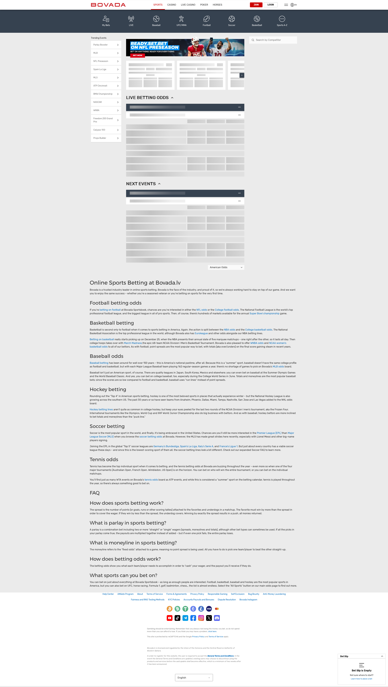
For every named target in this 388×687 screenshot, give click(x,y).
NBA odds (230, 329)
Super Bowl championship (264, 313)
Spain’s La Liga (188, 446)
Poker (204, 4)
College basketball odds (258, 329)
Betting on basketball (102, 339)
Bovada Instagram (248, 599)
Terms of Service (155, 594)
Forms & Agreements (176, 594)
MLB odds (278, 366)
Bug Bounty (253, 594)
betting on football (110, 309)
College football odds (227, 309)
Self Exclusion (237, 594)
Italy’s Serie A (205, 446)
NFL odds (201, 309)
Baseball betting (99, 362)
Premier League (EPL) (269, 433)
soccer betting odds (150, 436)
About (140, 594)
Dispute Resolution (227, 599)
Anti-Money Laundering (274, 594)
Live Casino (188, 4)
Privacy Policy (197, 594)
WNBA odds (257, 343)
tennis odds (151, 479)
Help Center (108, 594)
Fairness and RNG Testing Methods (147, 599)
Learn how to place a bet (361, 679)
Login (271, 4)
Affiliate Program (125, 594)
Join (256, 4)
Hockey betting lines (101, 409)
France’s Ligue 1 (228, 446)
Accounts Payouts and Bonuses (199, 599)
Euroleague (201, 333)
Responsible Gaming (217, 594)
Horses (217, 4)
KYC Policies (174, 599)
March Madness (133, 343)
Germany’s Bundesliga (166, 446)
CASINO (171, 4)
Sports (157, 4)
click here (212, 631)
